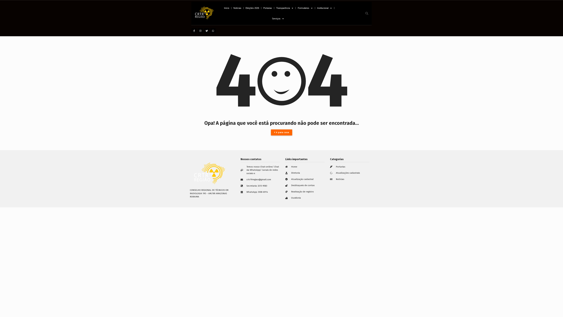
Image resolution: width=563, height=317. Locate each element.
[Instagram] (200, 30)
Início (226, 8)
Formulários (303, 8)
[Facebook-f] (194, 30)
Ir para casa (282, 132)
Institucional (322, 8)
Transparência (283, 8)
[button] (367, 13)
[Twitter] (206, 30)
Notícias (237, 8)
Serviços (276, 18)
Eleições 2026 (252, 8)
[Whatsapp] (213, 30)
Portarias (267, 8)
